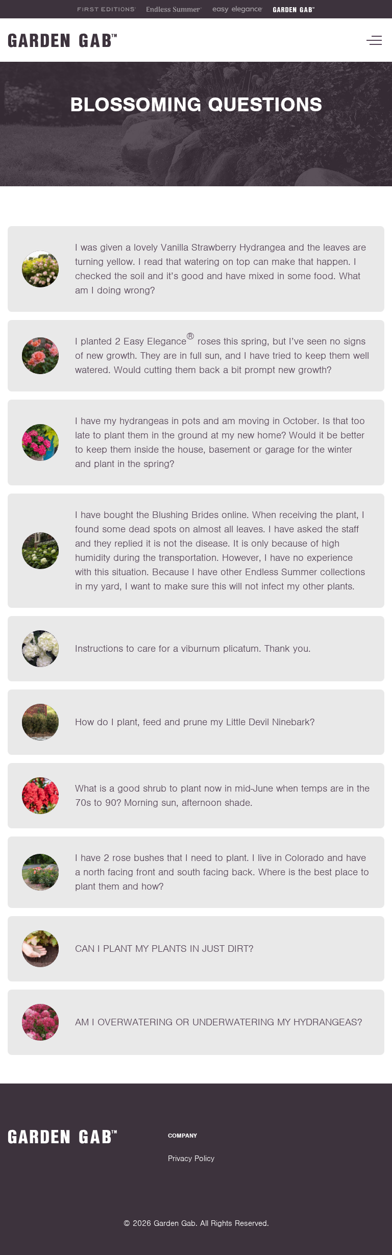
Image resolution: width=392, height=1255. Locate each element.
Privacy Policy (191, 1158)
